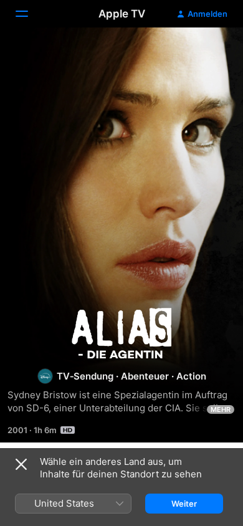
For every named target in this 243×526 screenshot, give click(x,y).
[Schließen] (21, 464)
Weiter (184, 504)
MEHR (221, 409)
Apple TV (121, 13)
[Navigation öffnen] (29, 13)
